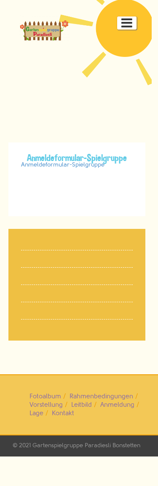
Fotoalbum (45, 396)
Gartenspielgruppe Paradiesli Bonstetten (86, 445)
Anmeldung (117, 404)
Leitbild (81, 404)
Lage (36, 413)
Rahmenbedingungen (101, 396)
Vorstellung (46, 404)
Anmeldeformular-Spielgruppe (62, 164)
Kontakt (63, 413)
